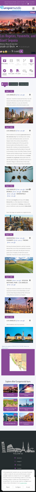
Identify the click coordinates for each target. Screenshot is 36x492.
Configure (18, 487)
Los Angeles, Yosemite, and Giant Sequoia (18, 38)
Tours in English (21, 4)
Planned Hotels (14, 84)
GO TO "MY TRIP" (21, 2)
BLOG (27, 2)
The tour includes (24, 84)
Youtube (19, 468)
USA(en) (31, 4)
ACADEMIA (32, 2)
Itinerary (6, 84)
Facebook (19, 458)
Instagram (19, 461)
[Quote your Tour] (21, 51)
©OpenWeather (5, 348)
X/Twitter (19, 465)
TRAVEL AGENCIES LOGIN (11, 4)
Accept (28, 487)
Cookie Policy (23, 483)
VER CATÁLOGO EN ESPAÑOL (10, 2)
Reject (8, 487)
